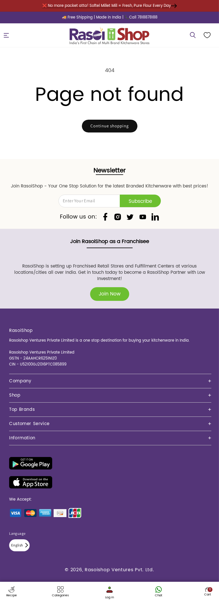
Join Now (110, 294)
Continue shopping (109, 125)
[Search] (193, 35)
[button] (6, 35)
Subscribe (140, 201)
